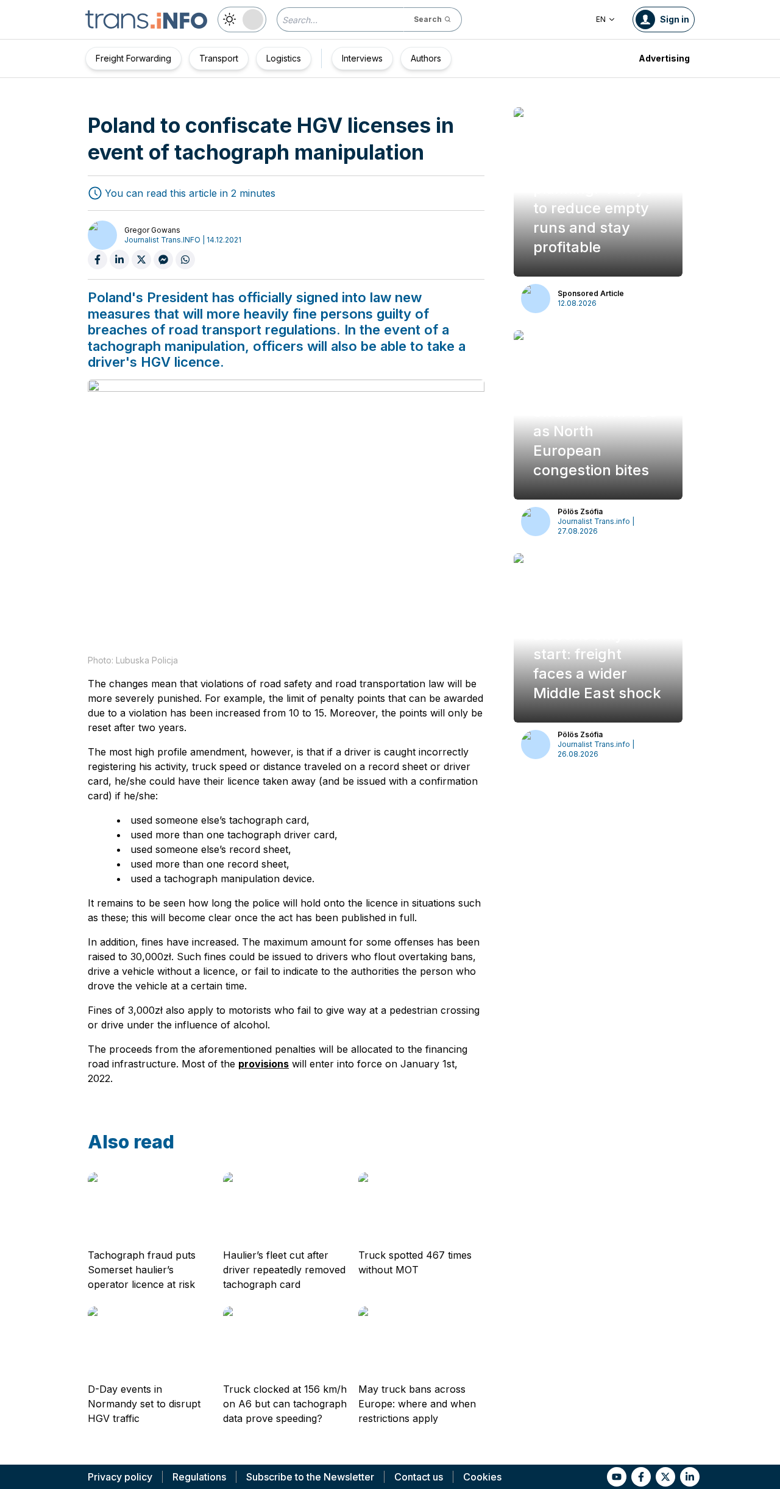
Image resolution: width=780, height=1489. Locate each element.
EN (601, 19)
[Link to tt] (665, 1477)
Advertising (664, 58)
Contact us (418, 1477)
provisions (263, 1064)
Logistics (283, 58)
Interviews (362, 58)
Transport (218, 58)
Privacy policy (120, 1477)
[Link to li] (690, 1477)
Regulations (199, 1477)
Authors (426, 58)
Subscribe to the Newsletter (310, 1477)
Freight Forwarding (133, 58)
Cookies (482, 1477)
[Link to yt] (616, 1477)
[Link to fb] (641, 1477)
